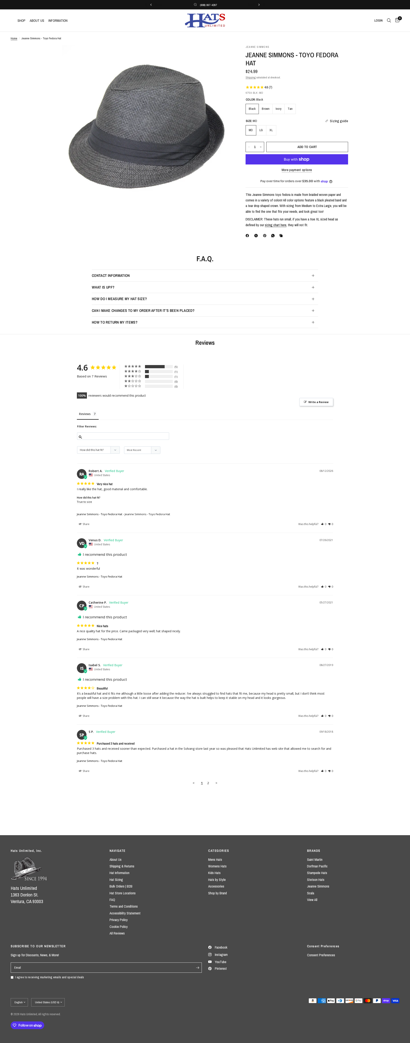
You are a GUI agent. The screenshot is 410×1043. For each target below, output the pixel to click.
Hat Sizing (116, 879)
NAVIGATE (118, 850)
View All (312, 899)
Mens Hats (215, 859)
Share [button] (85, 524)
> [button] (216, 783)
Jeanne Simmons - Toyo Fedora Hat (99, 514)
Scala (310, 893)
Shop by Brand (217, 893)
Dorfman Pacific (317, 866)
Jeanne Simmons (318, 886)
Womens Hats (217, 866)
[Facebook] (248, 235)
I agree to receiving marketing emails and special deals (49, 977)
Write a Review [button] (318, 402)
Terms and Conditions (124, 906)
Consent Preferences (321, 955)
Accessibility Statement (125, 913)
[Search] (389, 20)
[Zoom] (224, 54)
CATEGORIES (218, 850)
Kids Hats (214, 872)
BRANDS (313, 850)
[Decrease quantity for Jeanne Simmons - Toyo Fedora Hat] (249, 147)
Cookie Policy (119, 926)
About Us (116, 859)
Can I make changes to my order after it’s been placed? (143, 310)
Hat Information (119, 872)
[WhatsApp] (273, 235)
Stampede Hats (317, 872)
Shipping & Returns (122, 866)
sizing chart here (275, 225)
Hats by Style (217, 879)
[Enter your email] (197, 967)
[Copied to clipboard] (281, 235)
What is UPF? (103, 287)
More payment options (297, 170)
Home (14, 38)
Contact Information (111, 275)
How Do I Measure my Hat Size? (119, 298)
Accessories (216, 886)
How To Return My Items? (115, 322)
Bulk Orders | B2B (121, 886)
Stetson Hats (315, 879)
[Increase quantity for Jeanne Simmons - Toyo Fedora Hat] (261, 147)
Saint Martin (314, 859)
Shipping (251, 77)
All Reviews (117, 933)
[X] (256, 235)
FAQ (112, 899)
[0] (396, 20)
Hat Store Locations (123, 893)
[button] (323, 524)
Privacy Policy (119, 919)
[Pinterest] (265, 235)
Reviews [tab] (85, 414)
